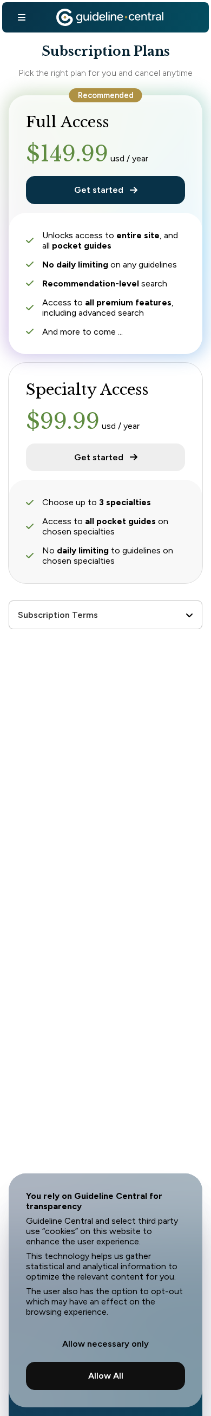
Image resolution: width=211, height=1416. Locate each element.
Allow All (105, 1376)
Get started (98, 190)
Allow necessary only (105, 1344)
